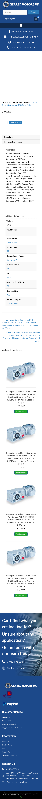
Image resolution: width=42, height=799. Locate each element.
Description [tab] (9, 137)
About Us (5, 741)
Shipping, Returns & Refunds (12, 728)
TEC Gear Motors (25, 105)
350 (8, 268)
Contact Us (6, 717)
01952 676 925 (28, 47)
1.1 (7, 233)
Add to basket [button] (21, 411)
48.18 (8, 277)
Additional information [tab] (13, 142)
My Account (6, 721)
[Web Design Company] (21, 797)
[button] (33, 12)
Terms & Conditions (9, 755)
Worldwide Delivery (9, 724)
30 (7, 251)
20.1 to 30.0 (11, 260)
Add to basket (16, 122)
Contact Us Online (16, 667)
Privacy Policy (7, 752)
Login (6, 18)
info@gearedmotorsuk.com (17, 782)
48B (8, 295)
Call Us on (16, 47)
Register (12, 18)
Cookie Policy (7, 745)
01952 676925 (12, 769)
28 (7, 286)
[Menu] (21, 25)
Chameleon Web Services (32, 795)
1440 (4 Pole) (12, 303)
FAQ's (4, 748)
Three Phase (11, 242)
